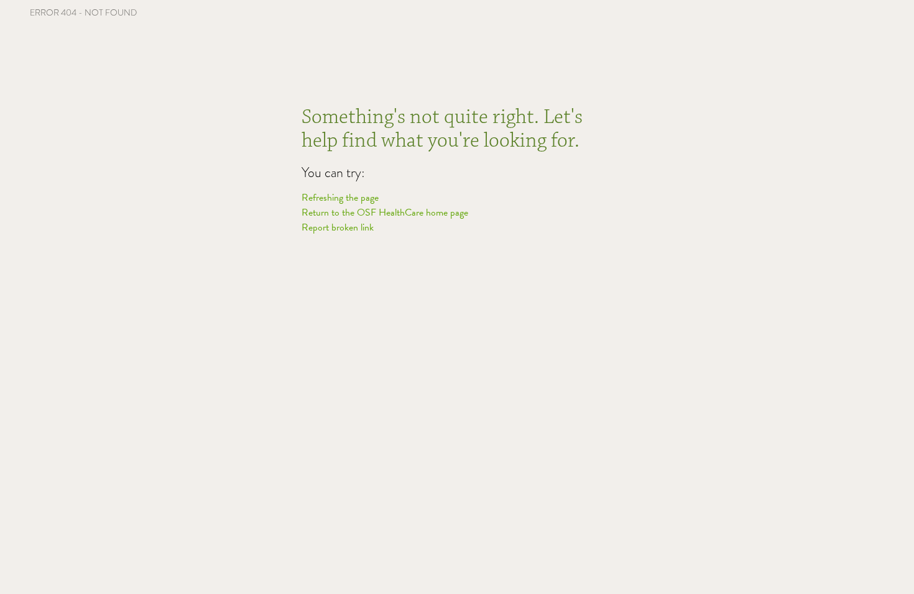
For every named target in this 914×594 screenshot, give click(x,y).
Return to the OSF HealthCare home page (385, 212)
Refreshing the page (340, 197)
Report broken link (338, 227)
